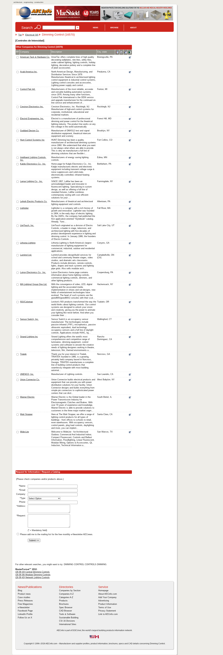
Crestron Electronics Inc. (32, 106)
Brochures (64, 604)
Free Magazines (25, 604)
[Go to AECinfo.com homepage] (34, 19)
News (95, 28)
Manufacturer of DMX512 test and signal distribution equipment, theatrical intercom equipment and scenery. (71, 133)
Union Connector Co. (30, 379)
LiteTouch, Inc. (27, 225)
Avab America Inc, (29, 71)
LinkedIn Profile (25, 614)
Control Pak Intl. (27, 89)
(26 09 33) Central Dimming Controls (32, 572)
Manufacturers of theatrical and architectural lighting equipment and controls (72, 202)
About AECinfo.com (107, 594)
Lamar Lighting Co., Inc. (31, 181)
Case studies (24, 597)
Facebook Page (25, 610)
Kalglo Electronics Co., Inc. (33, 164)
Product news (24, 594)
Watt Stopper (26, 414)
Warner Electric (27, 397)
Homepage (103, 590)
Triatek (23, 354)
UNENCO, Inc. (27, 374)
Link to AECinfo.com (108, 614)
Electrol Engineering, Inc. (32, 118)
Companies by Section (69, 590)
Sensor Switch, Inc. (29, 319)
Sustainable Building (68, 617)
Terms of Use (104, 607)
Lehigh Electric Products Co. (33, 201)
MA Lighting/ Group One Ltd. (33, 284)
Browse (114, 28)
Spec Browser (65, 607)
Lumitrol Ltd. (26, 255)
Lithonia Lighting (27, 243)
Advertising (103, 600)
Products (63, 600)
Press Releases (25, 600)
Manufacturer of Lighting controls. (67, 374)
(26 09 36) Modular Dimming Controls (32, 574)
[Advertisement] (74, 459)
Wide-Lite (24, 432)
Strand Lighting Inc (29, 336)
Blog (20, 590)
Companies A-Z (66, 594)
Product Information (107, 604)
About (133, 28)
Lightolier (24, 208)
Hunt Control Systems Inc (32, 140)
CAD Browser (65, 610)
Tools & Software (67, 614)
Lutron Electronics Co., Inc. (33, 272)
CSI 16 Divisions (67, 621)
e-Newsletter (24, 607)
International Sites (67, 624)
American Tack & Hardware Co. (35, 57)
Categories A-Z (66, 597)
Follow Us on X (25, 617)
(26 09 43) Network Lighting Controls (32, 577)
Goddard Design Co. (29, 130)
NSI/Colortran (26, 302)
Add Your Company (107, 597)
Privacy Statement (107, 610)
